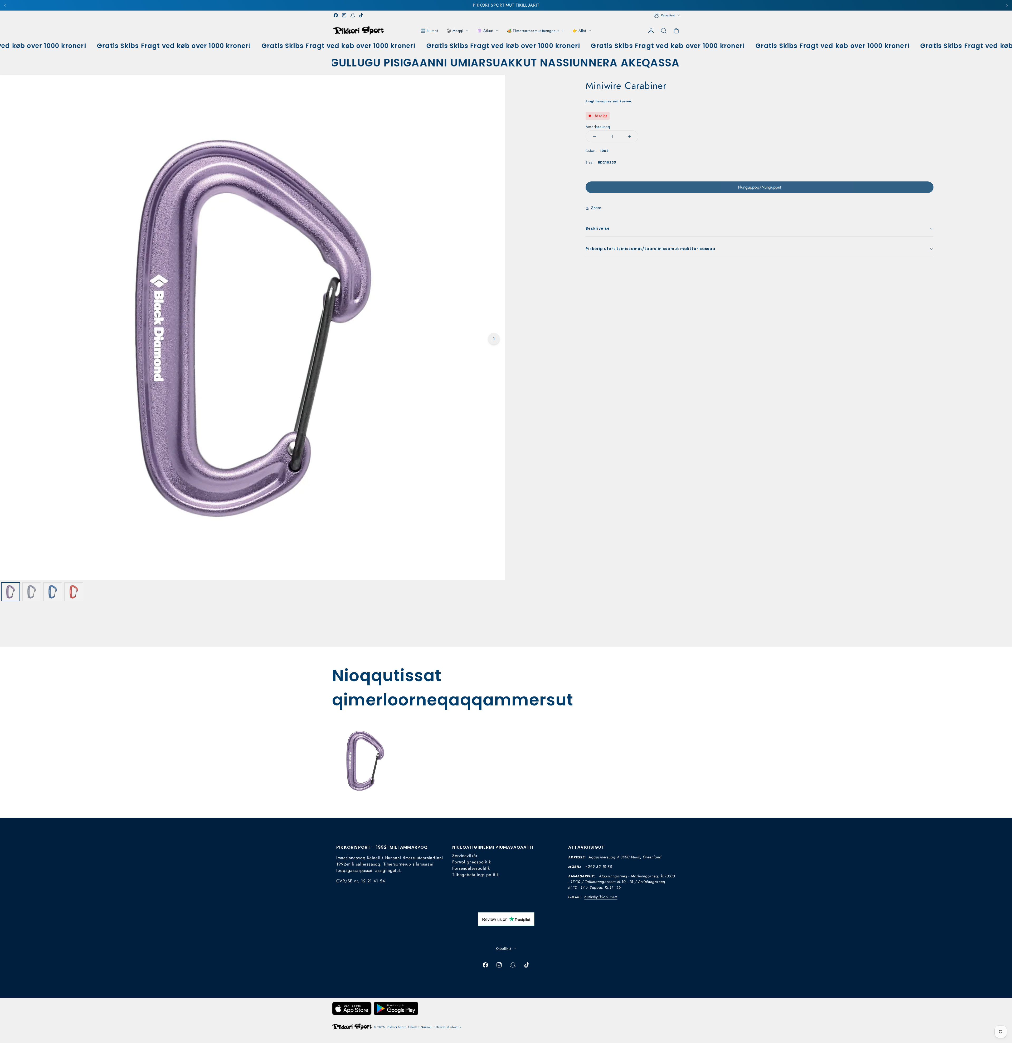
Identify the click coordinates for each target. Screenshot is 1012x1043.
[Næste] (1007, 5)
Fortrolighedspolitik (471, 862)
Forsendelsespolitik (471, 868)
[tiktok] (361, 15)
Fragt (590, 101)
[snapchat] (352, 15)
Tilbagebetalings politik (475, 875)
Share (596, 208)
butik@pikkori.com (600, 897)
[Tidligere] (5, 5)
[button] (663, 30)
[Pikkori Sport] (358, 30)
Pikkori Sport (396, 1027)
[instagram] (344, 15)
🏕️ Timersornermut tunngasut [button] (533, 30)
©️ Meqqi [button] (455, 30)
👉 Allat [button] (579, 30)
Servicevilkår (465, 856)
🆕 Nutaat (429, 30)
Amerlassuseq (598, 126)
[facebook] (336, 15)
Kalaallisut (668, 15)
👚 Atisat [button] (485, 30)
